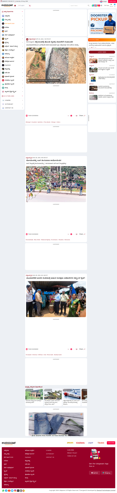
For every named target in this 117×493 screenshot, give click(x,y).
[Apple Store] (94, 473)
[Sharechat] (23, 490)
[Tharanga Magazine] (70, 442)
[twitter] (18, 490)
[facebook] (6, 490)
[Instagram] (15, 490)
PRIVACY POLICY (72, 453)
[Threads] (21, 490)
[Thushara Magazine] (90, 442)
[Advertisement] (56, 24)
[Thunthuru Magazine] (101, 442)
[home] (7, 5)
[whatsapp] (3, 490)
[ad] (103, 23)
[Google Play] (106, 473)
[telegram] (12, 490)
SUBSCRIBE (112, 1)
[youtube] (9, 490)
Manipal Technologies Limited (106, 490)
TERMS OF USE (71, 456)
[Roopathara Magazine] (80, 442)
